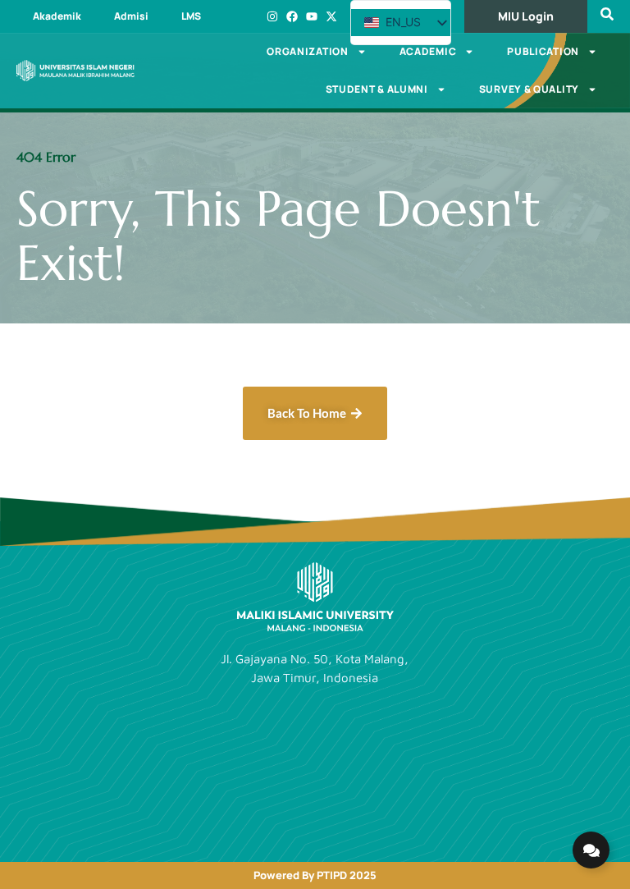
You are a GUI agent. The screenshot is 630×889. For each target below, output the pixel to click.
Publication (543, 51)
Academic (428, 51)
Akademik (57, 16)
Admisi (131, 16)
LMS (191, 16)
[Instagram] (272, 16)
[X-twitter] (331, 16)
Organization (307, 51)
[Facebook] (292, 16)
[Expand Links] (591, 850)
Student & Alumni (377, 89)
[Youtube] (311, 16)
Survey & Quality (529, 89)
